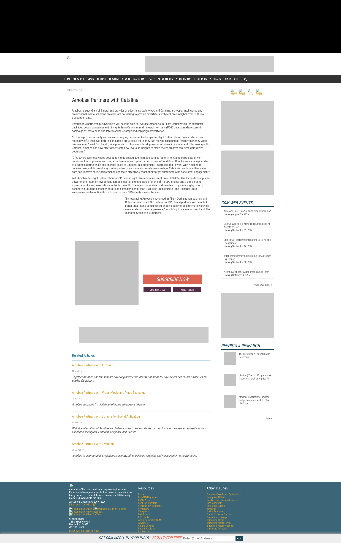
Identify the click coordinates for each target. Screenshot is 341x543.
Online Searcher (215, 511)
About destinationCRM (149, 520)
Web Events (144, 514)
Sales (152, 79)
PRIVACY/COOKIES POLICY (82, 531)
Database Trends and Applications (224, 494)
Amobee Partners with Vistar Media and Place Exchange (108, 393)
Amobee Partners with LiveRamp (93, 444)
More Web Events (263, 284)
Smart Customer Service (219, 514)
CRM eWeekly (145, 500)
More (269, 418)
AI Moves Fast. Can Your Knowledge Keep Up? (247, 211)
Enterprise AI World (216, 497)
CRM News (143, 508)
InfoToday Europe (216, 505)
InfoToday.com (214, 503)
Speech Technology (217, 517)
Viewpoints (144, 511)
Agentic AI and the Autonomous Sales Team (246, 271)
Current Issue (157, 289)
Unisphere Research (217, 528)
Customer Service (120, 79)
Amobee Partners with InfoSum (92, 365)
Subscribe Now (172, 279)
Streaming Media (215, 520)
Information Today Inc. (80, 504)
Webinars (215, 79)
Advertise (143, 522)
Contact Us (143, 531)
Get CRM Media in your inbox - (140, 538)
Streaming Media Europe (219, 522)
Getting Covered (146, 525)
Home (67, 79)
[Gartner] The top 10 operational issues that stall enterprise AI (255, 377)
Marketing (139, 79)
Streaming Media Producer (220, 525)
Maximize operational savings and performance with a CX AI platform (254, 400)
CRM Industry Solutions (150, 505)
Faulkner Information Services (222, 500)
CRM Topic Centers (147, 503)
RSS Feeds (143, 517)
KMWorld (211, 508)
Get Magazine (147, 497)
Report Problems (146, 528)
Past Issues (187, 289)
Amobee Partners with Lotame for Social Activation (106, 416)
